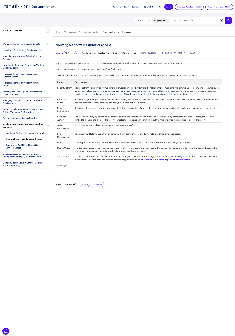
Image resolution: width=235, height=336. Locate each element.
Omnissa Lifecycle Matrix (219, 7)
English (150, 7)
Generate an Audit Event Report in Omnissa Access (21, 146)
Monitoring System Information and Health (25, 133)
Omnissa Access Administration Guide (81, 32)
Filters (140, 20)
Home (58, 32)
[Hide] (48, 30)
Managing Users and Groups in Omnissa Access (21, 84)
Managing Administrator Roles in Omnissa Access (22, 57)
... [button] (101, 32)
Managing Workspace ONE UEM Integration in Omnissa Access (24, 102)
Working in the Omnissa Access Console (21, 44)
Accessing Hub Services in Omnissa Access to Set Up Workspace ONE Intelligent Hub (24, 110)
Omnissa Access (148, 53)
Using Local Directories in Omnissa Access (22, 50)
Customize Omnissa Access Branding (20, 118)
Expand (4, 36)
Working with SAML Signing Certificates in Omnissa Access (22, 93)
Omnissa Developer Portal (189, 7)
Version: (59, 53)
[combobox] (185, 20)
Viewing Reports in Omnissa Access (23, 139)
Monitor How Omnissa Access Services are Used (23, 125)
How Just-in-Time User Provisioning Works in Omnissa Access (23, 66)
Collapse (11, 36)
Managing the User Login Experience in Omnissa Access (21, 75)
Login (168, 7)
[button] (159, 7)
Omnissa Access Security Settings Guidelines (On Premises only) (23, 164)
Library (135, 7)
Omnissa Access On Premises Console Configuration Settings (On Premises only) (22, 155)
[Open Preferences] (5, 331)
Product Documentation (173, 53)
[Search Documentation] (228, 20)
